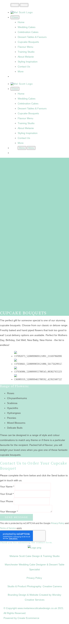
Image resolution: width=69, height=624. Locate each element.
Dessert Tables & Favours (32, 37)
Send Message (16, 517)
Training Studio (26, 51)
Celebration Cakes (28, 32)
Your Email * (7, 494)
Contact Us (24, 66)
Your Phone (6, 501)
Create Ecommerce (28, 618)
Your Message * (9, 511)
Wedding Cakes (26, 27)
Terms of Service (8, 528)
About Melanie (26, 56)
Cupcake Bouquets (28, 41)
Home (21, 22)
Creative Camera (52, 586)
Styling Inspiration (28, 61)
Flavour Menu (25, 46)
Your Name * (7, 486)
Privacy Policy (57, 523)
